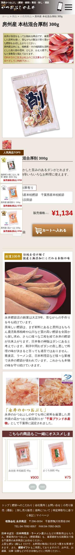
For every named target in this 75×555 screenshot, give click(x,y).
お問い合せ (54, 505)
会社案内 (40, 505)
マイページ (42, 515)
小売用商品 (26, 16)
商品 (14, 16)
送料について (42, 510)
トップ (5, 505)
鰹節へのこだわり (22, 505)
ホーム (5, 16)
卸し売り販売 (24, 510)
